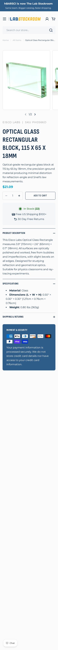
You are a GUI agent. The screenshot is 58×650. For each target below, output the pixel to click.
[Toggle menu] (4, 19)
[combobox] (29, 30)
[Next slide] (35, 114)
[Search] (51, 30)
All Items (17, 40)
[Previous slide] (26, 114)
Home (6, 40)
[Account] (47, 19)
